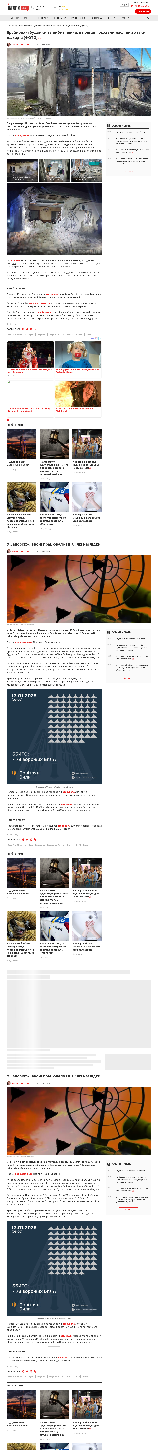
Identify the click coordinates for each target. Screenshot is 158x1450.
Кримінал (97, 17)
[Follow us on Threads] (149, 6)
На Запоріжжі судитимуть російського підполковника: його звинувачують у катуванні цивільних (54, 468)
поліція (79, 334)
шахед (88, 334)
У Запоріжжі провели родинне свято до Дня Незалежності (85, 464)
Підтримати (143, 11)
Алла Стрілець (18, 1414)
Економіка (59, 17)
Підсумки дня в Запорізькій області (18, 463)
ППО (78, 845)
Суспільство (79, 17)
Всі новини (128, 171)
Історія (112, 17)
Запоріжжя (40, 334)
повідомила (45, 312)
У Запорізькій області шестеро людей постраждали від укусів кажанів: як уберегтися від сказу (20, 521)
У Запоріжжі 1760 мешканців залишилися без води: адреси (86, 517)
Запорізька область (56, 334)
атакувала (51, 294)
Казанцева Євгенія (20, 44)
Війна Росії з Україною (17, 334)
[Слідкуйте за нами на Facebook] (132, 6)
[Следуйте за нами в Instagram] (136, 6)
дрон (31, 334)
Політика (42, 17)
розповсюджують (39, 303)
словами (15, 260)
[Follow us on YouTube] (142, 6)
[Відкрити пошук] (148, 18)
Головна (13, 17)
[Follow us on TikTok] (146, 6)
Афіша (125, 17)
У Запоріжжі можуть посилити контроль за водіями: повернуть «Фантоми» (53, 519)
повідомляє (22, 135)
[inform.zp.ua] (18, 7)
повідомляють (23, 642)
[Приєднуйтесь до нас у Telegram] (139, 6)
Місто (27, 17)
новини (70, 334)
